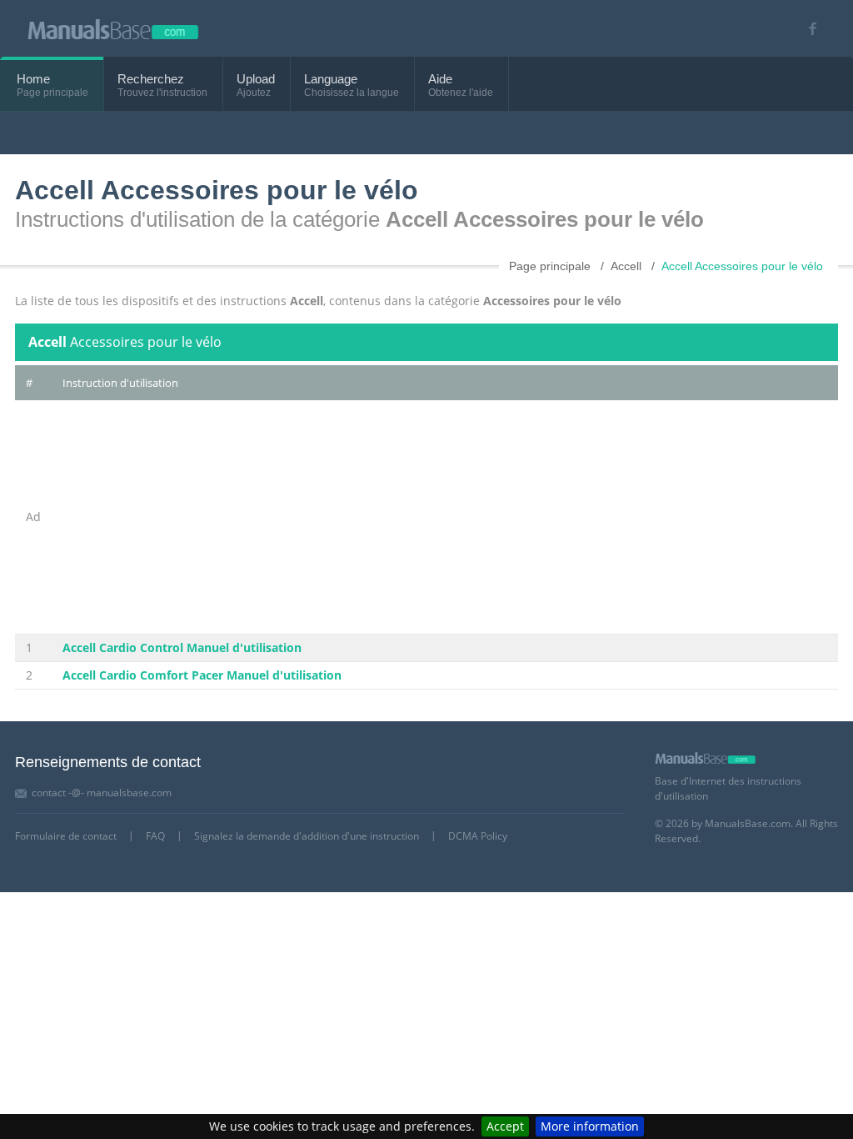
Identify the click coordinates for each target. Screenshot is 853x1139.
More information (590, 1126)
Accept (505, 1126)
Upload (256, 79)
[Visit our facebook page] (807, 28)
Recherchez (150, 79)
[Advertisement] (445, 517)
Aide (440, 79)
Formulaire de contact (66, 836)
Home (33, 79)
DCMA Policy (477, 836)
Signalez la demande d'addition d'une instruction (306, 836)
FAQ (155, 836)
